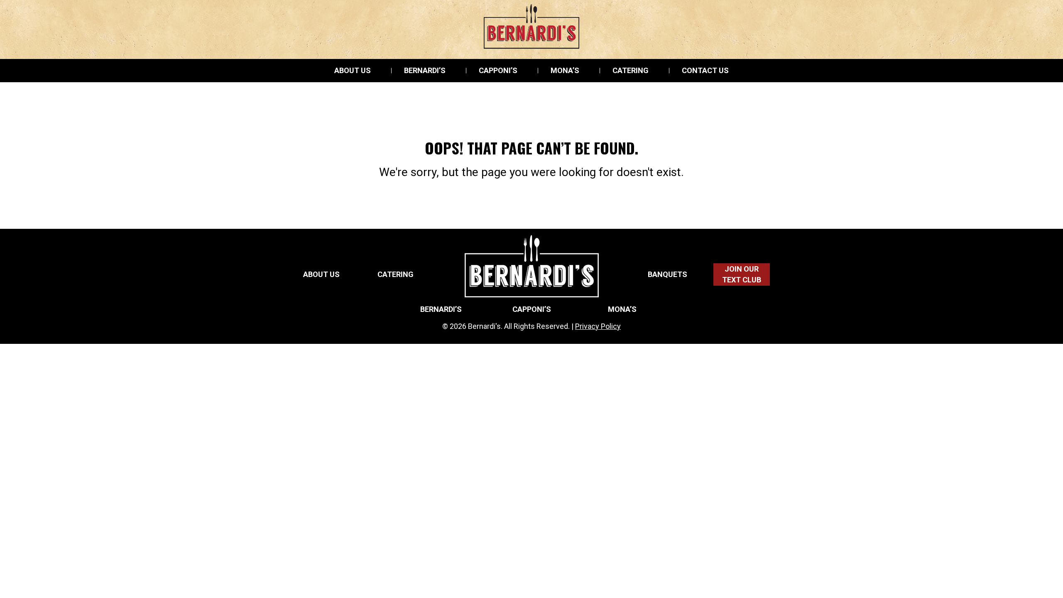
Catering (630, 70)
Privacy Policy (598, 326)
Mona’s (565, 70)
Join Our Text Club (741, 274)
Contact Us (705, 70)
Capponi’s (498, 70)
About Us (352, 70)
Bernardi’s (425, 70)
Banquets (667, 274)
